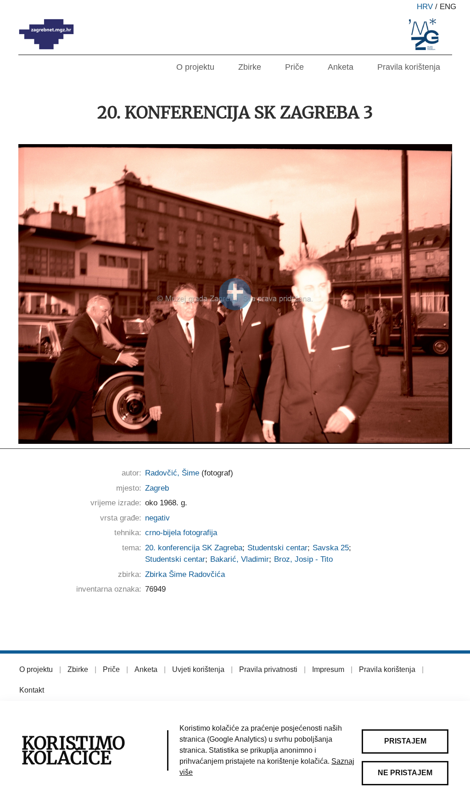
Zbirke (249, 67)
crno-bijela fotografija (181, 532)
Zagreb (157, 488)
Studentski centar (277, 547)
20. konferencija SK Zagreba (193, 547)
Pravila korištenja (408, 67)
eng (448, 6)
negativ (157, 518)
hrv (425, 6)
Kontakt (31, 690)
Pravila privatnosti (268, 669)
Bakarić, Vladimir (239, 559)
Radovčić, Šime (172, 473)
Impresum (328, 669)
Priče (294, 67)
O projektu (195, 67)
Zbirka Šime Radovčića (185, 574)
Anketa (340, 67)
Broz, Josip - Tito (303, 559)
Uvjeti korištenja (198, 669)
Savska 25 (331, 547)
